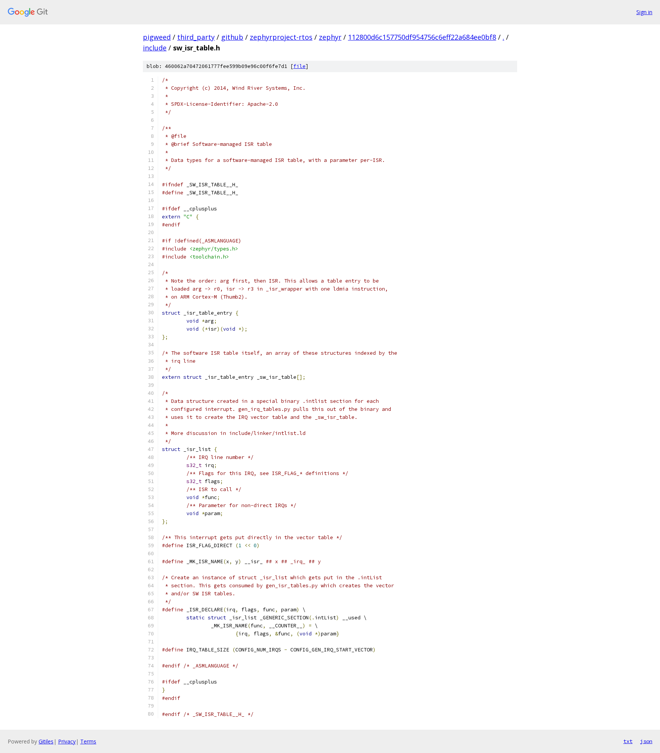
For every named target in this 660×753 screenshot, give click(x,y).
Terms (88, 741)
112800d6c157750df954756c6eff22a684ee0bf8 (422, 37)
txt (627, 741)
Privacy (67, 741)
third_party (196, 37)
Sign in (644, 12)
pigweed (157, 37)
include (155, 47)
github (232, 37)
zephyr (330, 37)
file (299, 66)
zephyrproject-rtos (281, 37)
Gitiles (46, 741)
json (646, 741)
